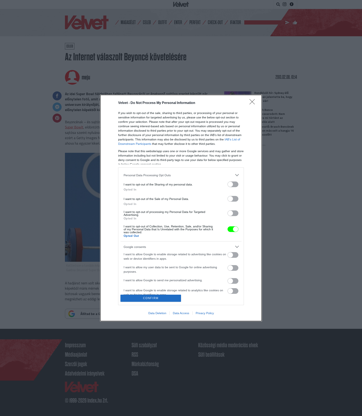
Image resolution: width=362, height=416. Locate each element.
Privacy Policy (205, 313)
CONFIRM (151, 298)
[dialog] (181, 208)
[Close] (253, 103)
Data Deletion (157, 313)
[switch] (233, 184)
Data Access (181, 313)
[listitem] (181, 175)
